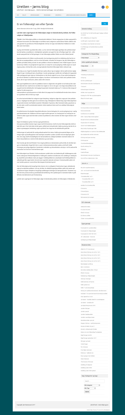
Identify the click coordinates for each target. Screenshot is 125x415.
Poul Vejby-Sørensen (86, 350)
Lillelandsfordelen (85, 206)
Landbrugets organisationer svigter (90, 41)
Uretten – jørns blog (33, 6)
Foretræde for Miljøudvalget (88, 231)
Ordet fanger (84, 344)
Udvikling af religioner (86, 364)
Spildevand (47, 15)
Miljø (24, 15)
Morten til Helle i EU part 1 (88, 326)
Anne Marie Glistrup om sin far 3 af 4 (90, 258)
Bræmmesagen (85, 173)
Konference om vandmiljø (87, 113)
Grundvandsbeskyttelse (87, 143)
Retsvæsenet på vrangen (87, 197)
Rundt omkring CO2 (86, 146)
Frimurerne (84, 188)
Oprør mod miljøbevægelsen (88, 125)
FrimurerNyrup (85, 191)
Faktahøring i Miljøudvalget (88, 275)
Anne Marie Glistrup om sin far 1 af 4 (90, 252)
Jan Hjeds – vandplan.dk (87, 302)
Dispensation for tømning (87, 122)
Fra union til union (85, 209)
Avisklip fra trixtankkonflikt (88, 185)
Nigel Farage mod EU (86, 335)
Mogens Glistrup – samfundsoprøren (90, 323)
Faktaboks (83, 149)
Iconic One (89, 410)
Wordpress (107, 410)
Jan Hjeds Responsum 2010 (88, 305)
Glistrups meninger (86, 278)
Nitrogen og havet (85, 341)
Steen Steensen (85, 358)
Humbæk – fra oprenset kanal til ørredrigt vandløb (94, 293)
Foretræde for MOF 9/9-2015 (88, 233)
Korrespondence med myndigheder (90, 107)
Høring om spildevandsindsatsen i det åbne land (93, 290)
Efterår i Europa (85, 212)
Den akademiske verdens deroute (89, 134)
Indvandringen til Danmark (88, 89)
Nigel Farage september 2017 (88, 338)
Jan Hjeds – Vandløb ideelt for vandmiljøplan (92, 299)
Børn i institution (85, 267)
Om (18, 15)
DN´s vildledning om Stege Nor (89, 38)
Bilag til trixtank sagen (86, 98)
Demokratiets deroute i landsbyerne (90, 83)
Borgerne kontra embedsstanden (89, 119)
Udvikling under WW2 (86, 367)
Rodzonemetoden (86, 110)
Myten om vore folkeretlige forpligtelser (91, 332)
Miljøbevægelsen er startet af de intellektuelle (93, 131)
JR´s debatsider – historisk (88, 236)
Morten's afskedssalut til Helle (89, 329)
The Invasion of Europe (87, 361)
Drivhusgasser (35, 15)
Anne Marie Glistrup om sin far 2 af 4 (90, 255)
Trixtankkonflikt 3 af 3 (87, 181)
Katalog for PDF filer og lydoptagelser (91, 95)
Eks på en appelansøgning (87, 167)
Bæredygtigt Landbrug (87, 264)
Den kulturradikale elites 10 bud (89, 270)
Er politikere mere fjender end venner (90, 43)
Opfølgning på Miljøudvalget (88, 239)
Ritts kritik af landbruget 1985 (88, 128)
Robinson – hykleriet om (87, 353)
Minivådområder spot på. (87, 320)
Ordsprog (58, 15)
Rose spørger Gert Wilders (88, 356)
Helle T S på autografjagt (87, 287)
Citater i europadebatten (87, 218)
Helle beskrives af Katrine (87, 281)
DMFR (91, 15)
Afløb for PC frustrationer (88, 249)
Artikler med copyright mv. (88, 92)
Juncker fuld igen (85, 308)
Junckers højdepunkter (87, 314)
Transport (83, 86)
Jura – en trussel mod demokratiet (90, 170)
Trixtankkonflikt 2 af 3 (87, 179)
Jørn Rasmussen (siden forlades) (76, 15)
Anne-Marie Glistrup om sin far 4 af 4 (90, 261)
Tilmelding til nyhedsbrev (87, 74)
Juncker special (85, 311)
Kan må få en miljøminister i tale (89, 158)
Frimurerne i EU (85, 194)
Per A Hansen (84, 347)
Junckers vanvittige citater (88, 317)
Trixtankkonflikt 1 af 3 (86, 176)
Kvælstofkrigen (85, 152)
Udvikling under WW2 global (88, 370)
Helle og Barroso (85, 284)
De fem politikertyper (86, 80)
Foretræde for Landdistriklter (88, 228)
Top (120, 410)
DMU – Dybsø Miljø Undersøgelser (90, 116)
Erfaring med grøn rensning (88, 137)
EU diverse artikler (85, 215)
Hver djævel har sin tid (87, 296)
